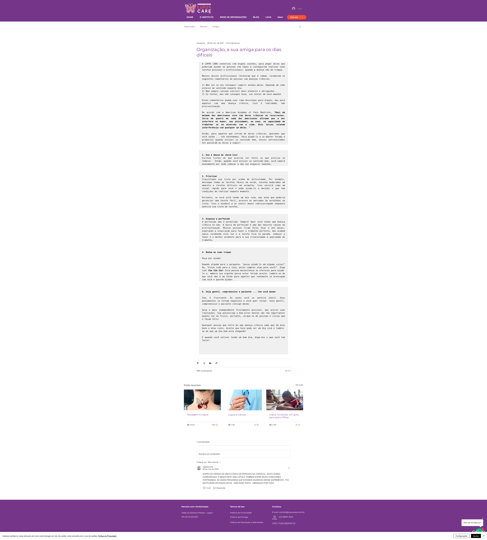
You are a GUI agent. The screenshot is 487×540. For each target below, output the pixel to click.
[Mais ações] (288, 467)
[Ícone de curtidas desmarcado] (204, 488)
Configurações (461, 536)
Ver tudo (299, 385)
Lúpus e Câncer (237, 414)
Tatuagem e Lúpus (197, 414)
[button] (300, 27)
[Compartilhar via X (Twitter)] (204, 363)
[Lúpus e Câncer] (243, 400)
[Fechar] (483, 536)
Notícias (203, 26)
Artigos (215, 26)
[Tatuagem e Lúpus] (202, 400)
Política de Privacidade (107, 536)
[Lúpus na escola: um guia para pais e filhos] (284, 400)
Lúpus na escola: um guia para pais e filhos (284, 416)
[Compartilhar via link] (216, 363)
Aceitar (476, 536)
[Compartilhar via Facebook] (198, 363)
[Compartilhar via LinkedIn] (210, 363)
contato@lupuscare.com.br (292, 512)
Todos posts (189, 26)
